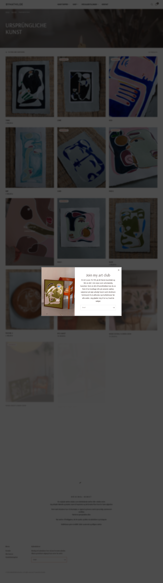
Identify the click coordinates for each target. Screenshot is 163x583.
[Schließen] (118, 270)
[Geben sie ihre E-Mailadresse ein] (113, 307)
